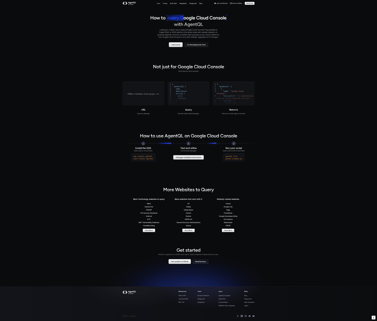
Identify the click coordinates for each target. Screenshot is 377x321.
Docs (158, 3)
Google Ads (228, 207)
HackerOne (149, 207)
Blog (200, 3)
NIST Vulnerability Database (149, 222)
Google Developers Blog (228, 216)
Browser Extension (203, 295)
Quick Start (173, 3)
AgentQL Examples (224, 295)
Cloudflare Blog (149, 226)
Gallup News (188, 210)
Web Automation (249, 302)
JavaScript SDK (183, 299)
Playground (193, 3)
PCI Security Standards (148, 213)
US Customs (228, 219)
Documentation (223, 302)
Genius (188, 226)
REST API (181, 302)
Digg (228, 210)
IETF (149, 219)
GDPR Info (188, 219)
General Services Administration (188, 222)
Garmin (188, 213)
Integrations (183, 3)
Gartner (188, 216)
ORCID (228, 226)
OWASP (149, 210)
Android (149, 216)
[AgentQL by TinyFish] (129, 3)
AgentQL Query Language (227, 305)
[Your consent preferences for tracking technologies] (373, 317)
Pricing (165, 3)
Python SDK (182, 295)
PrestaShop (228, 213)
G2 (188, 204)
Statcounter (228, 222)
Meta (149, 204)
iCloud (228, 204)
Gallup (188, 207)
